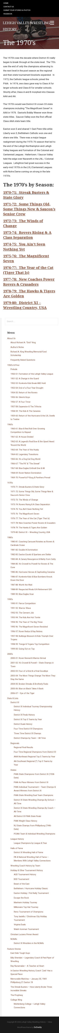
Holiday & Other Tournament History (27, 870)
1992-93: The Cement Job (22, 613)
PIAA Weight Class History (25, 821)
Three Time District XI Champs (27, 733)
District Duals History (23, 724)
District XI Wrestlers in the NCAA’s (29, 943)
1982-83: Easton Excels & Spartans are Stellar (31, 554)
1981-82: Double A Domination (24, 550)
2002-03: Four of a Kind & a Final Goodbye (29, 671)
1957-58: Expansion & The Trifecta (26, 406)
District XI (15, 702)
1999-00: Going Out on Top (23, 649)
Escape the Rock (21, 898)
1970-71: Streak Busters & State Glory (27, 487)
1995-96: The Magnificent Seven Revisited (29, 627)
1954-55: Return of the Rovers (24, 392)
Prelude (14, 369)
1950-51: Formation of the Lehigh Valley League (32, 374)
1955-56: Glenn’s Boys (20, 397)
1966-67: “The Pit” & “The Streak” (25, 463)
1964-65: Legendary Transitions (24, 454)
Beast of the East (21, 884)
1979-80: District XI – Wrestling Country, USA (30, 532)
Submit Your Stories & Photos (16, 10)
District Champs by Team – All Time (30, 738)
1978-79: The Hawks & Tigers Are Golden (29, 528)
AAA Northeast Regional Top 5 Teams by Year (34, 756)
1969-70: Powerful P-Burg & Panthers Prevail (30, 477)
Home (5, 3)
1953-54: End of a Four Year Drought (27, 388)
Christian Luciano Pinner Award (24, 934)
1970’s (10, 483)
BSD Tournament (21, 879)
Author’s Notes (17, 347)
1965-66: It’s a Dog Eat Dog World (25, 459)
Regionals (15, 743)
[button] (52, 23)
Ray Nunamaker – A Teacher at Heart (27, 966)
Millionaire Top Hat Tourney (26, 907)
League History (17, 839)
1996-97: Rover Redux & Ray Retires (26, 631)
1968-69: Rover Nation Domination (26, 473)
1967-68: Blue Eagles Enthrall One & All (28, 468)
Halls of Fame (17, 848)
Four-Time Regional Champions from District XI (35, 752)
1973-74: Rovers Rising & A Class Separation (30, 504)
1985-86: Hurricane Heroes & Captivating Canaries (33, 572)
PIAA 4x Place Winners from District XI (31, 782)
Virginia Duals (20, 924)
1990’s (10, 599)
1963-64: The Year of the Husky (25, 450)
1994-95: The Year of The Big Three (27, 622)
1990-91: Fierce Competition (23, 603)
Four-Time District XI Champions (28, 729)
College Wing (16, 1000)
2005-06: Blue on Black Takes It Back (27, 688)
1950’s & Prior (13, 365)
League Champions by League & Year (30, 843)
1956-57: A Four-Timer (21, 402)
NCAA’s (14, 939)
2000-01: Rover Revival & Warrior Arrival (28, 658)
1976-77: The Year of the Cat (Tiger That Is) (30, 518)
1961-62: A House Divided (22, 437)
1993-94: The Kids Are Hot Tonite (25, 617)
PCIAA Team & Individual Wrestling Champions (34, 834)
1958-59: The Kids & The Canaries (25, 411)
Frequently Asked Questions (23, 360)
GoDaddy (38, 1027)
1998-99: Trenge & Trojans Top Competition (30, 644)
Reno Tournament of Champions (28, 912)
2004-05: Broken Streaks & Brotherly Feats (29, 684)
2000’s (10, 654)
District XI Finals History (24, 715)
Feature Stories (14, 949)
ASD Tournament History (25, 874)
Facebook (7, 14)
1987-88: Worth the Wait (21, 585)
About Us (11, 338)
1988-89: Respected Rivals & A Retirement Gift (31, 589)
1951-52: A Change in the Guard (25, 378)
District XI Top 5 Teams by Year (28, 719)
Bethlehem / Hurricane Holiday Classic (31, 888)
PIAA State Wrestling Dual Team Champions (33, 795)
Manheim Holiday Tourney (25, 902)
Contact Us (8, 7)
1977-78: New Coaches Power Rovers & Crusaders (33, 523)
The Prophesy (17, 995)
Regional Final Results (23, 747)
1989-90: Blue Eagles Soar (22, 594)
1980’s (10, 537)
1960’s (10, 424)
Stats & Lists (12, 698)
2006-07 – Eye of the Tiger (22, 693)
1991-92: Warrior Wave (21, 608)
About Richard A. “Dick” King (23, 342)
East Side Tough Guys (20, 953)
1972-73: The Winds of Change (24, 500)
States (13, 770)
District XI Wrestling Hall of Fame (28, 852)
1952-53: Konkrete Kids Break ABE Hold (28, 383)
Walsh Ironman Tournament (26, 929)
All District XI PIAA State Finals (27, 816)
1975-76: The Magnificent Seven (25, 514)
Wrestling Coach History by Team (25, 866)
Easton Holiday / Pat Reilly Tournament (31, 893)
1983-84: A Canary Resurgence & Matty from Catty (33, 559)
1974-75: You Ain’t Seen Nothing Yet (27, 509)
